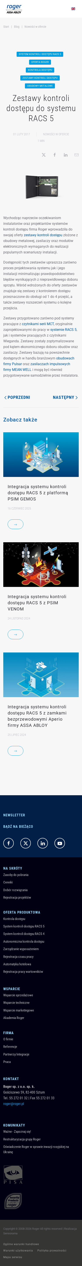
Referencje (10, 1047)
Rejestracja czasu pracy (18, 957)
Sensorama (10, 1233)
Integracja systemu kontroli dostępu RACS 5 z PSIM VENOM (37, 603)
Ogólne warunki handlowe (21, 1244)
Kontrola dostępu (14, 919)
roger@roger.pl (13, 1104)
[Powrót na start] (14, 9)
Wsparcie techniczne (16, 1003)
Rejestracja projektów (17, 898)
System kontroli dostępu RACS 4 (23, 934)
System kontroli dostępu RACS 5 (23, 926)
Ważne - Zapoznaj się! (17, 1132)
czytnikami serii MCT (38, 324)
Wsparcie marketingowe (18, 1010)
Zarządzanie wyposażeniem (21, 949)
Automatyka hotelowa (17, 964)
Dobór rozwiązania (15, 890)
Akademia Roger (13, 1018)
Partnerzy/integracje (16, 1054)
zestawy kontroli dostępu (43, 235)
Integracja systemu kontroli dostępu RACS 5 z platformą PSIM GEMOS (38, 493)
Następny (63, 397)
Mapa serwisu (12, 1257)
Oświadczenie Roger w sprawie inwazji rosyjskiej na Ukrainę (36, 1149)
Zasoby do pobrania (15, 875)
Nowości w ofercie (56, 134)
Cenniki (8, 882)
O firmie (8, 1039)
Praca (7, 1062)
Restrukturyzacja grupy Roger (22, 1139)
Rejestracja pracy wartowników (23, 972)
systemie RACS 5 (63, 330)
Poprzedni (19, 397)
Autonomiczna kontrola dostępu (23, 942)
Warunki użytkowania (18, 1250)
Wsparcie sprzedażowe (18, 995)
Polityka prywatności (51, 1250)
